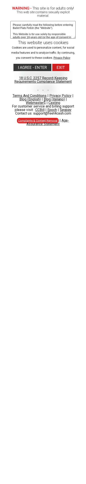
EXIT (61, 67)
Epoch (52, 110)
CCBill (40, 110)
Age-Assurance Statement (47, 122)
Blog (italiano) (54, 99)
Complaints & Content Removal (38, 120)
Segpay (65, 110)
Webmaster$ (36, 103)
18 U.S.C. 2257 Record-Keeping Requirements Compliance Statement (43, 80)
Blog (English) (30, 99)
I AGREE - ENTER (32, 67)
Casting (54, 103)
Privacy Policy (62, 57)
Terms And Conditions (30, 96)
